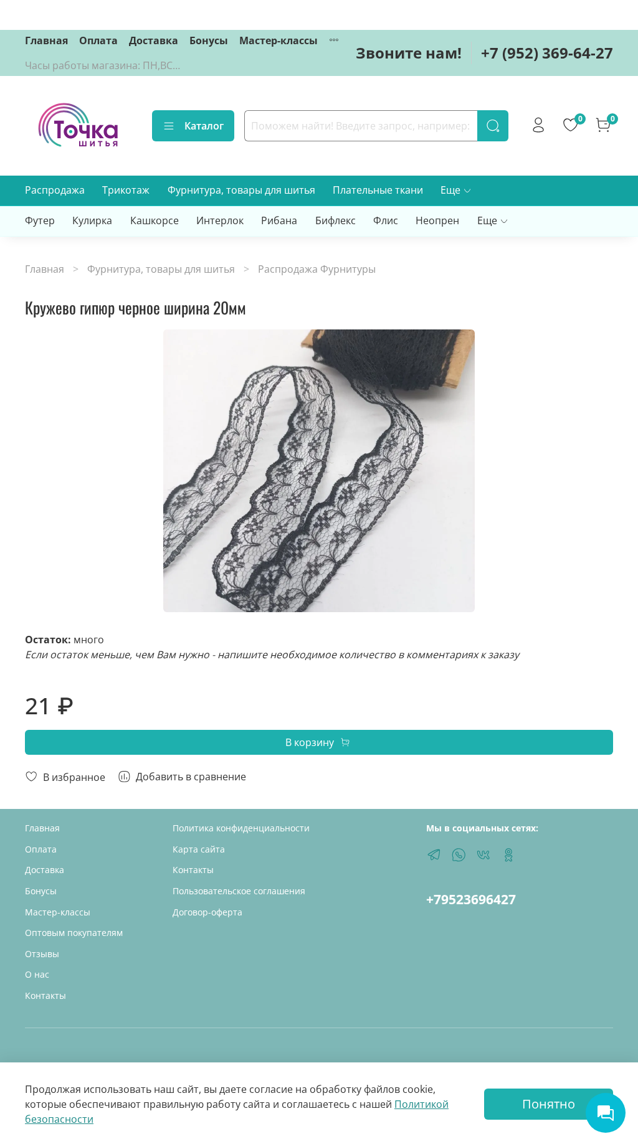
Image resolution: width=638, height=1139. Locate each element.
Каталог (204, 126)
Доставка (153, 40)
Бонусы (208, 40)
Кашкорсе (154, 220)
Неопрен (437, 220)
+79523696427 (471, 899)
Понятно (548, 1103)
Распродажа (55, 190)
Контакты (45, 995)
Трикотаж (126, 190)
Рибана (279, 220)
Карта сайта (199, 849)
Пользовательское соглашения (239, 891)
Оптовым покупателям (74, 932)
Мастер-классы (278, 40)
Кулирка (92, 220)
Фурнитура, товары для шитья (241, 190)
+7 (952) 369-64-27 (547, 52)
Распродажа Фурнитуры (317, 269)
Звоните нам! (409, 52)
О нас (37, 974)
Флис (385, 220)
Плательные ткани (378, 190)
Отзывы (42, 954)
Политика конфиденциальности (241, 828)
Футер (40, 220)
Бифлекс (335, 220)
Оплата (98, 40)
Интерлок (220, 220)
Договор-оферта (207, 912)
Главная (46, 40)
